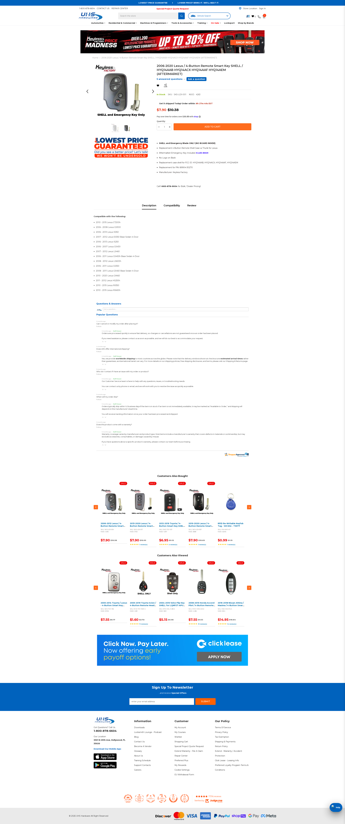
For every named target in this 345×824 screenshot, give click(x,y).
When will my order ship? (107, 397)
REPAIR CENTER (119, 8)
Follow (98, 326)
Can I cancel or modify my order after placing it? (117, 324)
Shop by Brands (246, 23)
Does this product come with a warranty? (114, 425)
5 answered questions (169, 79)
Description (149, 205)
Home (95, 58)
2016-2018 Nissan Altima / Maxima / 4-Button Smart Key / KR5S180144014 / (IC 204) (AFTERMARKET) (231, 607)
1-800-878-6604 (87, 8)
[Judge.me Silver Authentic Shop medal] (150, 798)
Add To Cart (212, 126)
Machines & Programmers (153, 23)
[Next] (154, 91)
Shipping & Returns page (237, 361)
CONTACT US (103, 8)
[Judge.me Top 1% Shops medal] (173, 798)
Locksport (229, 23)
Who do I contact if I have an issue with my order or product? (122, 372)
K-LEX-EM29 (202, 153)
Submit (205, 701)
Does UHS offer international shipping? (113, 349)
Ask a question (196, 79)
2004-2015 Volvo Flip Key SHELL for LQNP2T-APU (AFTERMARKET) (171, 605)
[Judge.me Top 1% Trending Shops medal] (184, 798)
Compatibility (172, 205)
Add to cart (113, 505)
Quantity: (161, 121)
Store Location (250, 8)
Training (201, 23)
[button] (103, 341)
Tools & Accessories (181, 23)
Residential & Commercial (122, 23)
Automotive (97, 23)
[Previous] (88, 91)
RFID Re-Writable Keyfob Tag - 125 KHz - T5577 (230, 524)
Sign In (262, 8)
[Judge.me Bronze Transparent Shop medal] (162, 798)
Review (191, 205)
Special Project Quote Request (172, 9)
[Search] (181, 16)
